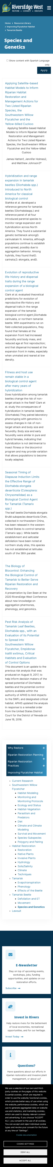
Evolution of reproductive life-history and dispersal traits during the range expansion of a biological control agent (22, 281)
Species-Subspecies (29, 837)
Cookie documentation (26, 1135)
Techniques (24, 874)
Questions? (26, 1065)
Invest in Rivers (26, 1017)
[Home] (22, 7)
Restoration (25, 849)
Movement (24, 902)
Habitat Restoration (23, 845)
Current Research (22, 780)
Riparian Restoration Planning (25, 754)
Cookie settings (25, 1144)
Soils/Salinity (25, 866)
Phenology (24, 886)
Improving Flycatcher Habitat (21, 26)
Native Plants (25, 853)
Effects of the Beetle (30, 890)
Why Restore (15, 747)
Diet (20, 821)
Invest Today (12, 1036)
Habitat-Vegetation (29, 809)
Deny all (25, 1152)
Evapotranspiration (29, 882)
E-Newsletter (26, 965)
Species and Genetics (31, 906)
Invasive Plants (26, 858)
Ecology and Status (29, 805)
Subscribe (11, 988)
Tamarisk (17, 878)
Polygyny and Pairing (30, 841)
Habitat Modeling (28, 793)
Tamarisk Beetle (14, 30)
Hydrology (24, 862)
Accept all (25, 1160)
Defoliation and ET (29, 898)
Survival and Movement (32, 833)
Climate (22, 870)
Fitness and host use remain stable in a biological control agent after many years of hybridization (20, 381)
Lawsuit (16, 910)
